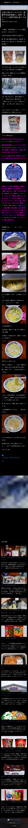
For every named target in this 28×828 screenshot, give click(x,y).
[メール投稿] (3, 455)
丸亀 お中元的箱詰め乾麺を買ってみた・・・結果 (13, 585)
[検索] (26, 2)
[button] (3, 25)
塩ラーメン (17, 457)
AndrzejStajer (18, 822)
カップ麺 (11, 457)
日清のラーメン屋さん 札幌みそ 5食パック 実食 (12, 776)
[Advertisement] (14, 492)
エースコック (5, 457)
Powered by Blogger (14, 819)
